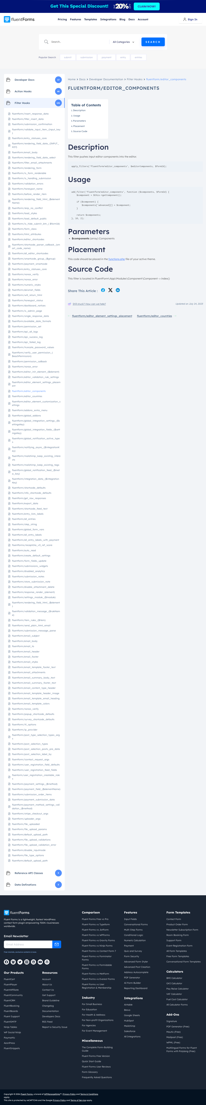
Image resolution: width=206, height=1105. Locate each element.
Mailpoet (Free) (174, 1037)
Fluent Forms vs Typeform (96, 924)
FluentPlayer (10, 984)
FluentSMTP (10, 1021)
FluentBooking (11, 1005)
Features (75, 19)
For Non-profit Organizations (97, 1020)
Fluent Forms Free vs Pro (95, 919)
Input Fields (130, 919)
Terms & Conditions (89, 1094)
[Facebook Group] (13, 962)
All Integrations (132, 1036)
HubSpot (129, 1020)
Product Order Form (177, 924)
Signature (171, 1021)
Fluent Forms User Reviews (96, 1066)
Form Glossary (90, 1072)
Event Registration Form (179, 945)
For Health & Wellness (93, 1014)
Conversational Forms (136, 924)
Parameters (79, 120)
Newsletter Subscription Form (182, 929)
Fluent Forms (27, 1094)
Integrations (108, 19)
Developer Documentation (106, 79)
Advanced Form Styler (136, 961)
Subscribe (56, 944)
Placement (79, 126)
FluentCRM (9, 1000)
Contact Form (173, 919)
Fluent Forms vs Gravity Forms (98, 940)
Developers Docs (51, 1016)
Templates (90, 19)
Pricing (62, 19)
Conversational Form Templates (183, 961)
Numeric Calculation (135, 940)
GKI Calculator (174, 983)
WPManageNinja (52, 1094)
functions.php (116, 259)
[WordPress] (47, 962)
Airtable (128, 1004)
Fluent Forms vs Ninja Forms (97, 945)
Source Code (80, 131)
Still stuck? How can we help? (89, 303)
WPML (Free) (173, 1042)
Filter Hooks (135, 79)
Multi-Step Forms (133, 929)
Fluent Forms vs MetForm (95, 973)
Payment (129, 945)
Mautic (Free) (173, 1031)
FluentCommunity (13, 995)
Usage (77, 115)
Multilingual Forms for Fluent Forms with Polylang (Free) (181, 1049)
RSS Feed (47, 1021)
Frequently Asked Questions (97, 1077)
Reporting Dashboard (135, 988)
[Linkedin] (33, 962)
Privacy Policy (69, 1094)
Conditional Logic (133, 935)
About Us (47, 984)
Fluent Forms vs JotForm (95, 929)
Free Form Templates (177, 956)
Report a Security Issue (54, 1027)
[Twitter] (20, 962)
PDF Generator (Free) (177, 1026)
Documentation (50, 1011)
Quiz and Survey (133, 951)
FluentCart (9, 979)
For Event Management (94, 1030)
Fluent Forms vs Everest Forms (98, 979)
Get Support (48, 995)
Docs (131, 19)
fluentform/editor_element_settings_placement (102, 315)
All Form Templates (176, 951)
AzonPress (9, 1043)
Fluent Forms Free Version (96, 1056)
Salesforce (129, 1031)
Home (72, 79)
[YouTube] (40, 962)
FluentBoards (11, 1011)
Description (79, 110)
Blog (122, 19)
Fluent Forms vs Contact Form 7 (99, 951)
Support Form (173, 940)
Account (143, 19)
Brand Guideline (50, 1000)
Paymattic (9, 1037)
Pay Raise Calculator (177, 988)
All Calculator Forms (177, 1004)
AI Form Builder (132, 982)
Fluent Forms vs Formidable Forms (97, 967)
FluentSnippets (12, 1048)
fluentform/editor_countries (154, 315)
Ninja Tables (10, 1027)
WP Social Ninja (12, 1032)
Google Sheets (132, 1015)
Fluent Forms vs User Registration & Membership (96, 986)
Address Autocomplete (136, 972)
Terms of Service (78, 1100)
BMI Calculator (174, 978)
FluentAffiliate (11, 989)
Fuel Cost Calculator (177, 999)
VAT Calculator (174, 994)
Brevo (127, 1010)
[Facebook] (6, 962)
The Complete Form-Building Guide (97, 1049)
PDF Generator (132, 977)
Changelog (48, 1005)
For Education (89, 1009)
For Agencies (89, 1025)
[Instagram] (26, 962)
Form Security (131, 956)
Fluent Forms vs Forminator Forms (97, 958)
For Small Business (92, 1004)
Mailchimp (129, 1025)
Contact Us (48, 989)
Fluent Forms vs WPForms (96, 935)
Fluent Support (12, 1016)
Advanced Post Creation (137, 967)
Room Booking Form (177, 935)
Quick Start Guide (91, 1061)
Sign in (192, 19)
